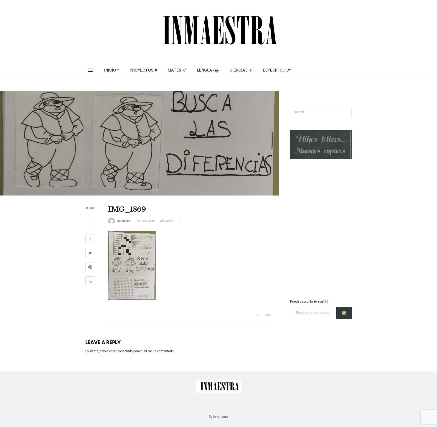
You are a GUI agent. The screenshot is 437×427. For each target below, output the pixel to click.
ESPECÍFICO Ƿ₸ (277, 70)
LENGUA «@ (208, 70)
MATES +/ (177, 70)
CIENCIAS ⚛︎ (241, 70)
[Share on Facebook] (90, 239)
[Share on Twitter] (90, 253)
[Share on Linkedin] (90, 281)
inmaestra (123, 220)
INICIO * (111, 70)
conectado (125, 351)
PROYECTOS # (143, 70)
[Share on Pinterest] (90, 267)
